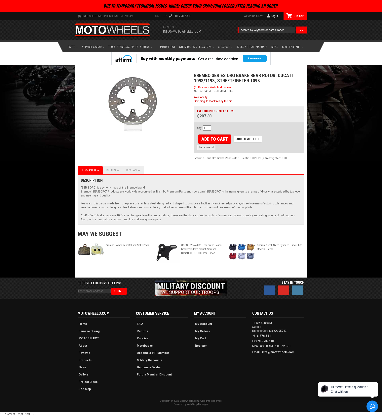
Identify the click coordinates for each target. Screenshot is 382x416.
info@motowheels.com (182, 31)
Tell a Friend (206, 147)
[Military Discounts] (191, 288)
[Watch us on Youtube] (283, 290)
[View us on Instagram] (297, 290)
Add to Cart (214, 139)
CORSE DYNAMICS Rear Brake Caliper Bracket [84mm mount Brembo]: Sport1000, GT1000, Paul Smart (201, 249)
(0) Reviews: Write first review (212, 87)
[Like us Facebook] (269, 290)
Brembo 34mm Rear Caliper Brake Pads (127, 245)
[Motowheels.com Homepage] (115, 30)
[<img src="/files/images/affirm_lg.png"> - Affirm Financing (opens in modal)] (191, 58)
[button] (272, 29)
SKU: (197, 91)
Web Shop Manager (197, 404)
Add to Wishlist (247, 139)
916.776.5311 (263, 336)
